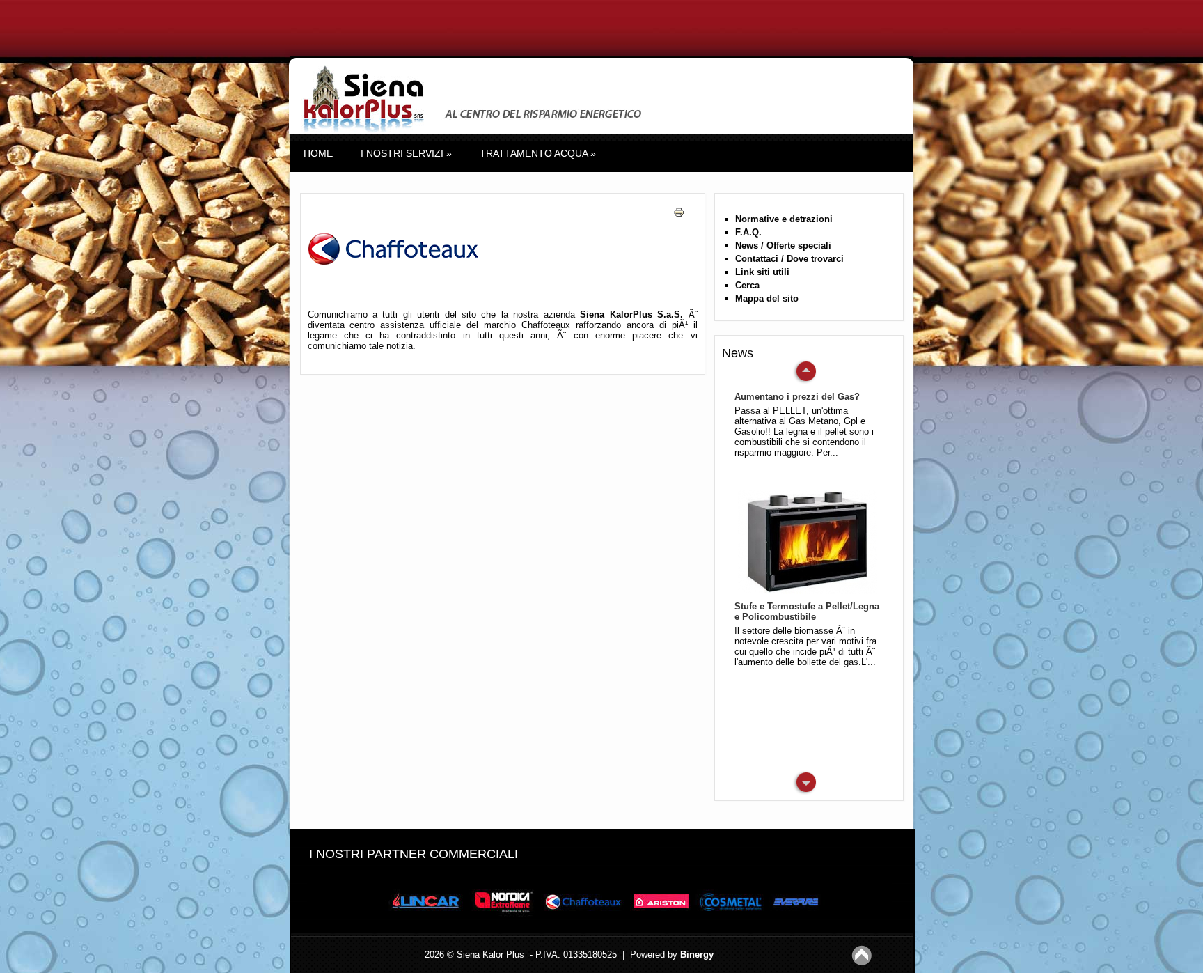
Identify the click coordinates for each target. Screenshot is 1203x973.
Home (318, 153)
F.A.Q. (748, 232)
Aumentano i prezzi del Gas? (797, 396)
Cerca (747, 285)
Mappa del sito (767, 298)
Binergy (697, 954)
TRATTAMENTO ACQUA (538, 153)
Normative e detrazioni (784, 219)
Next (804, 371)
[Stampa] (684, 225)
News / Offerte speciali (783, 245)
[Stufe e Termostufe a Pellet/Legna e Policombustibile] (804, 538)
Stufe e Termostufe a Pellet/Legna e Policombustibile (806, 611)
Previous (804, 782)
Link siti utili (762, 272)
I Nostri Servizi (406, 153)
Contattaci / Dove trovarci (789, 259)
